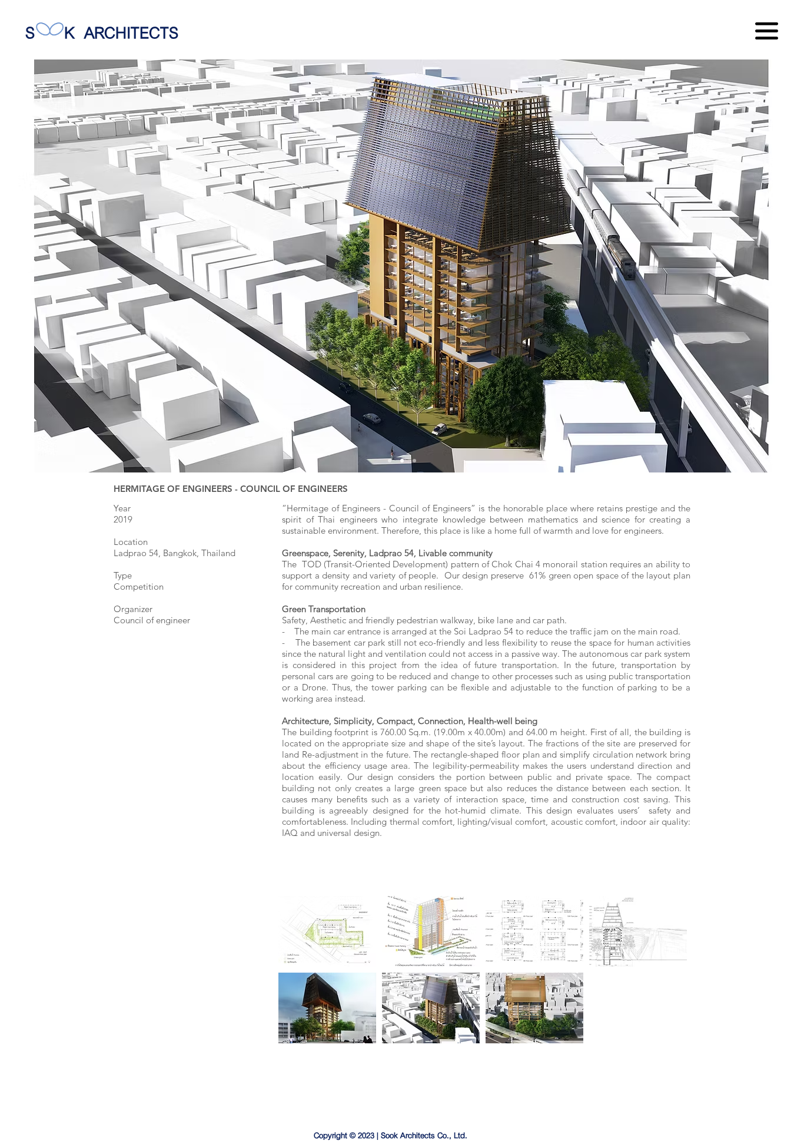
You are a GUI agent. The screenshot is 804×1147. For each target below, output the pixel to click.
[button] (766, 30)
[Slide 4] (414, 460)
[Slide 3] (402, 460)
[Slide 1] (389, 460)
